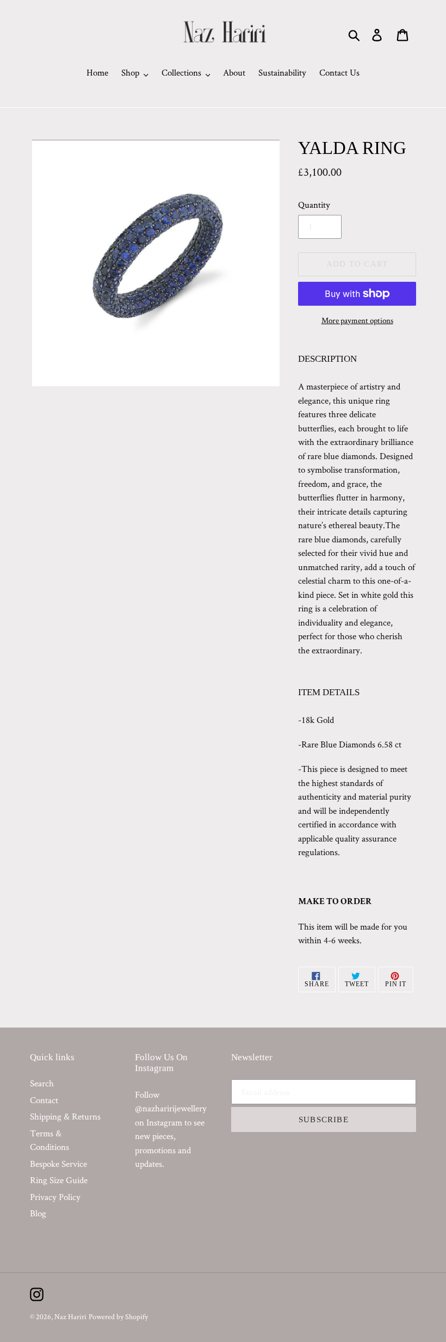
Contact (44, 1100)
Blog (38, 1213)
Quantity (314, 205)
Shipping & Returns (65, 1116)
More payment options (357, 320)
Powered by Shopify (118, 1316)
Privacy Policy (55, 1197)
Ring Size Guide (59, 1180)
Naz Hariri (70, 1316)
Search (42, 1083)
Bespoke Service (58, 1164)
